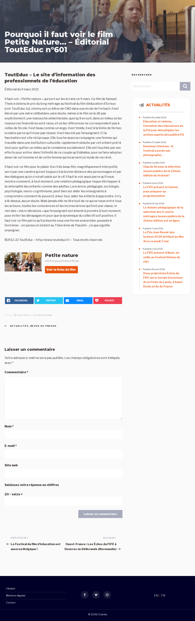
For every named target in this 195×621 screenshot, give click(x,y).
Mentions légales (16, 595)
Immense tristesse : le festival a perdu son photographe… (158, 151)
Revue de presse (43, 326)
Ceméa (103, 614)
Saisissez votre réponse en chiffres (32, 485)
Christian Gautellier (42, 315)
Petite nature (61, 255)
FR (163, 595)
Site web (11, 465)
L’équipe (10, 588)
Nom (9, 426)
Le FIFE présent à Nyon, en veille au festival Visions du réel (161, 257)
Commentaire (16, 372)
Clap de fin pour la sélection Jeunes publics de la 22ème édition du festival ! (162, 171)
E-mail (11, 446)
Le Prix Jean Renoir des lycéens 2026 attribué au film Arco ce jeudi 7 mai (163, 237)
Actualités (19, 326)
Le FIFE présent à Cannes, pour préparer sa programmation (160, 191)
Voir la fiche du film (61, 269)
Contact (10, 602)
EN (156, 595)
